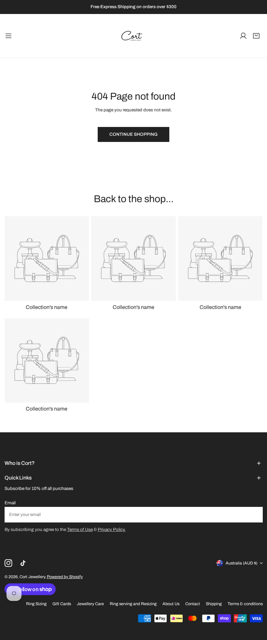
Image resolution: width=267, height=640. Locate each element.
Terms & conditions (245, 604)
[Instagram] (8, 563)
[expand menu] (8, 36)
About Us (170, 604)
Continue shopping (133, 134)
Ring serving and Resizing (133, 604)
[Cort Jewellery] (133, 36)
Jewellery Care (90, 604)
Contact (192, 604)
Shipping (214, 604)
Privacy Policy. (112, 529)
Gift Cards (61, 604)
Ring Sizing (36, 604)
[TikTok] (24, 563)
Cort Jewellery (32, 577)
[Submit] (254, 514)
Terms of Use (80, 529)
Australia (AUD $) (241, 563)
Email (10, 502)
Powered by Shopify (65, 577)
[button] (256, 35)
